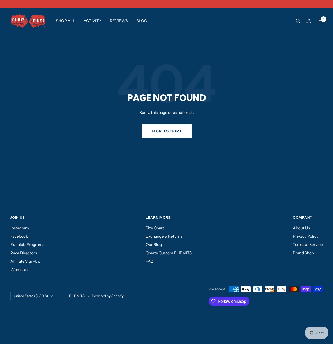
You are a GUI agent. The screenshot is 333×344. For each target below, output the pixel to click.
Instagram (19, 227)
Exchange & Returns (164, 236)
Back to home (167, 131)
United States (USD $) (31, 296)
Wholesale (19, 269)
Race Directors (23, 252)
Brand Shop (303, 252)
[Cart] (320, 21)
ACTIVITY (92, 20)
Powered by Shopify (108, 296)
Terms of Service (308, 244)
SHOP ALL (65, 20)
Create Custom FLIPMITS (169, 252)
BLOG (141, 20)
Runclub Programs (27, 244)
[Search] (298, 21)
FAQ (149, 261)
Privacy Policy (305, 236)
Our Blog (154, 244)
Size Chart (155, 227)
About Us (301, 227)
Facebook (19, 236)
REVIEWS (119, 20)
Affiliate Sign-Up (25, 261)
